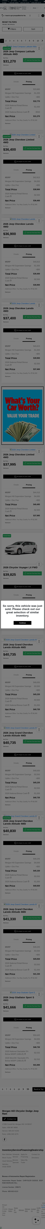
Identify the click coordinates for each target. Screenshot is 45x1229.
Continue (22, 623)
